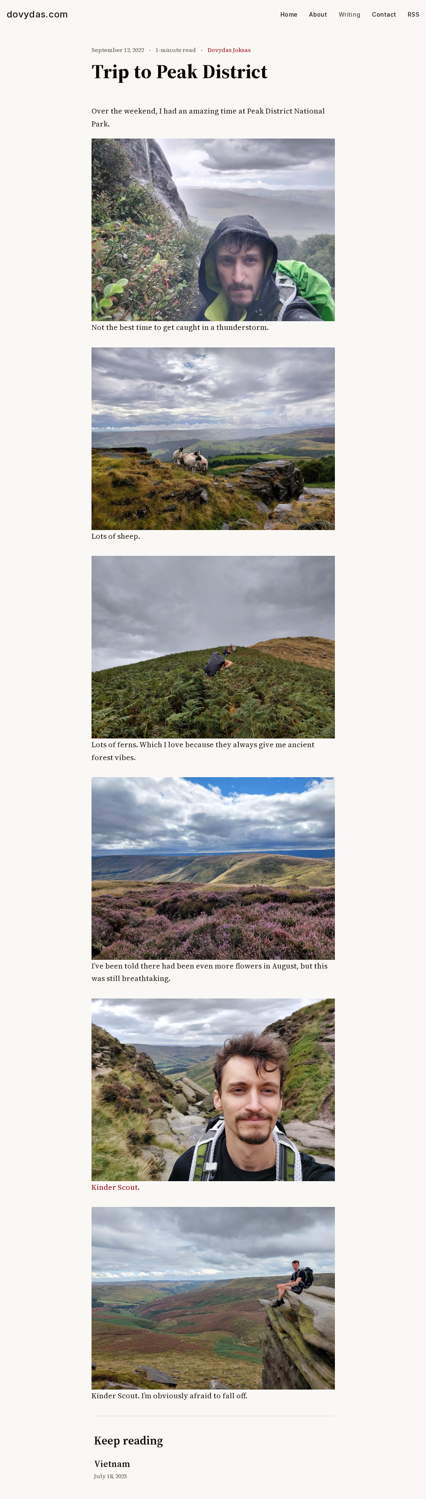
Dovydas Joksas (229, 50)
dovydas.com (37, 14)
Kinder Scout (115, 1187)
